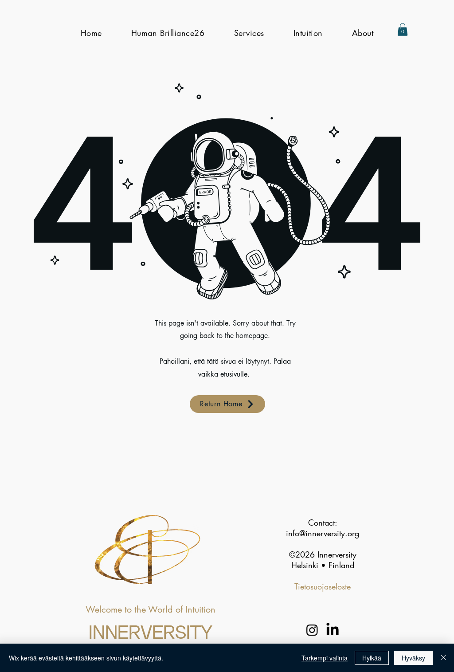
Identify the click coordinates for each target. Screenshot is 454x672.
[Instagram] (312, 629)
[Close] (443, 658)
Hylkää (371, 657)
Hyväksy (413, 657)
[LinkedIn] (332, 629)
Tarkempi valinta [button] (324, 657)
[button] (402, 29)
